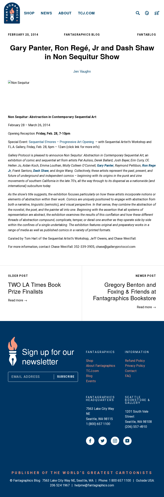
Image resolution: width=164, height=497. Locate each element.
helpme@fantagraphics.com (94, 485)
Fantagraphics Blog (82, 34)
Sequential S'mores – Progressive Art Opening (61, 142)
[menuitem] (29, 13)
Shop (29, 13)
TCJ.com (86, 13)
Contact (131, 371)
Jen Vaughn (82, 71)
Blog (89, 376)
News (46, 13)
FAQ (128, 376)
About (65, 13)
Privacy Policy (135, 366)
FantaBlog (146, 34)
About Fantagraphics (100, 366)
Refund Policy (135, 361)
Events (91, 381)
